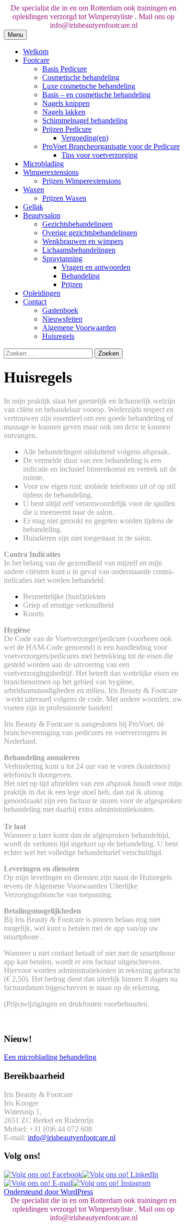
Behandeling (80, 276)
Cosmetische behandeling (80, 77)
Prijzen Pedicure (67, 129)
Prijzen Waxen (64, 198)
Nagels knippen (66, 103)
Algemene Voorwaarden (79, 328)
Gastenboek (60, 310)
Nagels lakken (63, 112)
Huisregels (58, 336)
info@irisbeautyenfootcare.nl (72, 1137)
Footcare (36, 60)
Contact (35, 302)
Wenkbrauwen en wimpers (82, 241)
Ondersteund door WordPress (48, 1192)
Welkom (35, 51)
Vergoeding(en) (84, 138)
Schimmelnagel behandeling (85, 120)
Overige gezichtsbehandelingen (89, 233)
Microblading (43, 164)
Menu (15, 34)
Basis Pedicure (64, 69)
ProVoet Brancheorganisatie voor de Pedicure (111, 146)
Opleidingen (41, 293)
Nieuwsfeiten (62, 319)
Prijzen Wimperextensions (81, 181)
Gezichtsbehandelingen (77, 224)
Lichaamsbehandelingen (79, 250)
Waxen (33, 189)
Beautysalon (41, 215)
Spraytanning (62, 258)
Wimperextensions (51, 172)
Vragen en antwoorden (95, 267)
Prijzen (71, 284)
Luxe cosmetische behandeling (88, 86)
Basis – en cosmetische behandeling (96, 95)
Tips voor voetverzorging (99, 155)
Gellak (33, 207)
